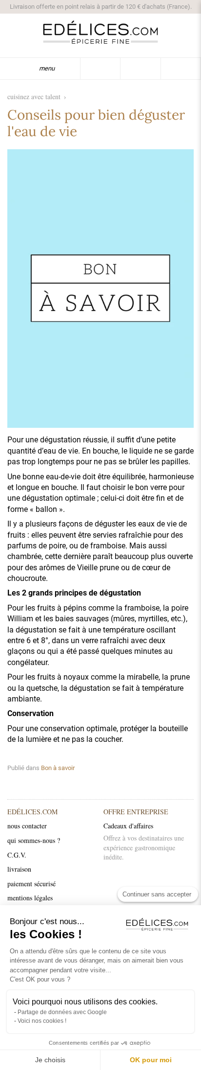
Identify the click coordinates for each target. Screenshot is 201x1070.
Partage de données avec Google (62, 1012)
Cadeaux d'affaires (128, 825)
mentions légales (30, 897)
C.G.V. (16, 855)
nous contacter (27, 825)
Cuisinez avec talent (33, 96)
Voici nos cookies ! (42, 1020)
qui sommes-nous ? (33, 840)
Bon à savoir (58, 768)
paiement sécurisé (31, 883)
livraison (19, 869)
